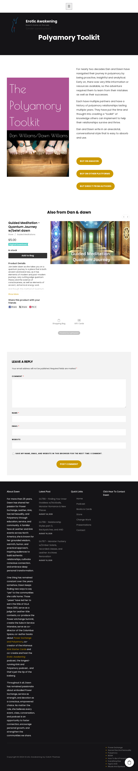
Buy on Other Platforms (95, 173)
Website (16, 439)
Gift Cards (79, 323)
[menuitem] (124, 217)
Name (15, 413)
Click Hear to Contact (114, 491)
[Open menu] (69, 6)
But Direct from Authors (95, 186)
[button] (129, 762)
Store (10, 234)
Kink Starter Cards (16, 649)
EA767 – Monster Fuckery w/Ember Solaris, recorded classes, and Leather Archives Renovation (52, 549)
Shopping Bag (59, 323)
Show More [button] (13, 294)
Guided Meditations (26, 234)
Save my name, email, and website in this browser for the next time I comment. (58, 453)
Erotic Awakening (41, 21)
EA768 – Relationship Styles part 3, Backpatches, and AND (51, 526)
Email (15, 426)
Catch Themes (53, 757)
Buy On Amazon (89, 161)
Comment (18, 376)
